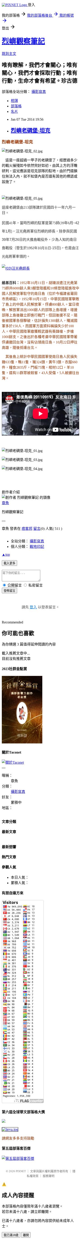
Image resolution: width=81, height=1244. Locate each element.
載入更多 (9, 563)
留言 (36, 529)
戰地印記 (37, 547)
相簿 (14, 101)
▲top (6, 554)
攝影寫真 (39, 92)
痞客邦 (27, 529)
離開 (26, 1235)
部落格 (16, 106)
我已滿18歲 (11, 1235)
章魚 (5, 503)
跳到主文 (9, 54)
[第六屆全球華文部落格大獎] (10, 1129)
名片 (14, 111)
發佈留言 (9, 590)
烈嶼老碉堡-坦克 (30, 130)
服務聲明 (48, 1176)
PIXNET (21, 1171)
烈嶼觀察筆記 (23, 41)
